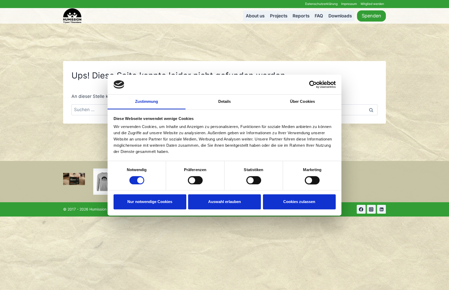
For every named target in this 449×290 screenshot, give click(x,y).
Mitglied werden (372, 4)
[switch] (195, 180)
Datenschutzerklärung (321, 4)
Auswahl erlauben (224, 202)
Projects (278, 15)
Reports (301, 15)
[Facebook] (361, 209)
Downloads (340, 15)
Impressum (349, 4)
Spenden (371, 15)
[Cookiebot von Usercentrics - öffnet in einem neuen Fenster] (313, 84)
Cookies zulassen (299, 202)
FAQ (319, 15)
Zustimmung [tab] (146, 101)
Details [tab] (224, 101)
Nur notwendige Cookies (149, 202)
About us (255, 15)
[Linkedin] (381, 209)
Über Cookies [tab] (302, 101)
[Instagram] (371, 209)
